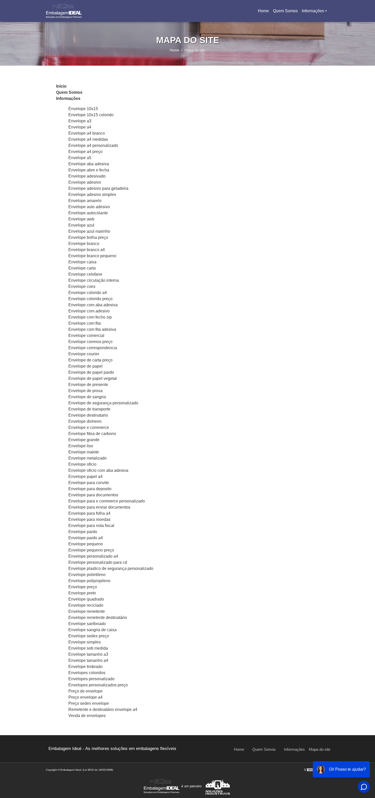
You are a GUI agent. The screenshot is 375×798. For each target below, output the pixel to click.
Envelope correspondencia (92, 348)
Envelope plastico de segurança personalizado (110, 568)
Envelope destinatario (88, 415)
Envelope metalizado (87, 458)
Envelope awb (81, 219)
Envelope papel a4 (85, 476)
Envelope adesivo (84, 182)
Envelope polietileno (87, 574)
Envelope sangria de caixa (92, 630)
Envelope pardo (82, 532)
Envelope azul (81, 225)
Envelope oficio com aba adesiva (98, 470)
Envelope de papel (85, 366)
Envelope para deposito (89, 489)
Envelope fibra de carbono (92, 433)
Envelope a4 (79, 127)
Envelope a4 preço (85, 151)
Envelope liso (80, 446)
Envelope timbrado (85, 666)
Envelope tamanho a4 (88, 660)
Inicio (61, 86)
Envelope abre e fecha (88, 170)
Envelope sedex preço (88, 636)
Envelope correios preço (90, 341)
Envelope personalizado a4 (93, 556)
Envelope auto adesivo (89, 207)
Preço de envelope (85, 691)
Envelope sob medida (88, 648)
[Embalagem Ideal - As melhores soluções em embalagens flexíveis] (64, 11)
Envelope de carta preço (90, 360)
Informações (313, 11)
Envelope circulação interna (93, 280)
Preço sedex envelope (88, 703)
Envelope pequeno (85, 544)
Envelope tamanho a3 (88, 654)
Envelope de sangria (87, 397)
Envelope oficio (82, 464)
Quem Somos (285, 11)
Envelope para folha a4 (89, 513)
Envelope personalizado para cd (97, 562)
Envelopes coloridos (86, 673)
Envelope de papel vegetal (92, 378)
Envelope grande (83, 440)
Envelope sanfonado (87, 623)
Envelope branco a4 (86, 250)
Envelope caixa (82, 262)
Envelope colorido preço (90, 299)
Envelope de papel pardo (91, 372)
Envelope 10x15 (83, 109)
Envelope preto (82, 593)
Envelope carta (82, 268)
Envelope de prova (85, 391)
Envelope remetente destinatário (97, 617)
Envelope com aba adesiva (93, 305)
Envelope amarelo (85, 200)
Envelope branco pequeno (92, 256)
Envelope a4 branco (86, 133)
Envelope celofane (85, 274)
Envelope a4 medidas (88, 139)
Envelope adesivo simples (92, 194)
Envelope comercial (86, 335)
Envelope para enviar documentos (99, 507)
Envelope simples (84, 642)
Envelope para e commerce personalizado (106, 501)
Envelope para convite (88, 482)
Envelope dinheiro (85, 421)
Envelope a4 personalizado (93, 145)
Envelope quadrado (86, 599)
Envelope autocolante (88, 213)
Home (264, 12)
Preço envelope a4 (85, 697)
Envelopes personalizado (91, 679)
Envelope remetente (86, 611)
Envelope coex (81, 286)
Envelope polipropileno (89, 581)
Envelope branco (83, 243)
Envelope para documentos (93, 495)
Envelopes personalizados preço (98, 685)
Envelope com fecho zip (90, 317)
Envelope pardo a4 (85, 538)
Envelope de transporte (89, 409)
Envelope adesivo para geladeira (98, 188)
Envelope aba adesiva (88, 164)
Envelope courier (83, 354)
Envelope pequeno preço (91, 550)
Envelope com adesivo (89, 311)
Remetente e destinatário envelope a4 (102, 709)
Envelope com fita (84, 323)
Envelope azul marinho (89, 231)
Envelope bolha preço (88, 237)
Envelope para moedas (89, 519)
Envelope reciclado (85, 605)
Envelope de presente (88, 384)
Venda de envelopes (87, 715)
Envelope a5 (79, 158)
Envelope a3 (79, 121)
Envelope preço (82, 587)
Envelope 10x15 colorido (91, 115)
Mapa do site (319, 749)
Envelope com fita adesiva (92, 329)
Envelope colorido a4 (87, 292)
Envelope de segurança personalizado (103, 403)
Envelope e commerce (88, 427)
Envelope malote (83, 452)
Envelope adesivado (87, 176)
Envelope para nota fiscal (91, 525)
